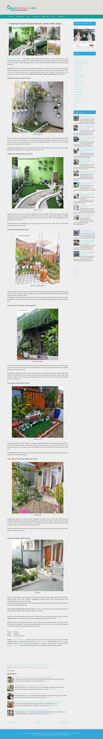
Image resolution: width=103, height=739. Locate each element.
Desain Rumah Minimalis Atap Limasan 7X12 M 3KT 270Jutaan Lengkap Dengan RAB (87, 127)
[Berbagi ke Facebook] (13, 670)
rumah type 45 (77, 97)
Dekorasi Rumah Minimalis (56, 735)
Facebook (18, 667)
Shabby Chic (67, 735)
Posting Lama (64, 722)
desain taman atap (13, 665)
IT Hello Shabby (42, 735)
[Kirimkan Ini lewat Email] (9, 670)
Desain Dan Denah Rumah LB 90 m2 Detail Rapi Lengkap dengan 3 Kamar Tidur (87, 150)
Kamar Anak (77, 73)
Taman (32, 665)
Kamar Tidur (45, 16)
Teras (28, 16)
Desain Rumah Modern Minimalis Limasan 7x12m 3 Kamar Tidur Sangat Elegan (87, 139)
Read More (47, 681)
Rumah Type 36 (77, 84)
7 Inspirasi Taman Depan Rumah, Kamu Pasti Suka (34, 23)
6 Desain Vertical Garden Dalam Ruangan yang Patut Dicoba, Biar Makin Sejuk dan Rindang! (38, 702)
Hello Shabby (76, 733)
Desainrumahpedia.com (13, 59)
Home (75, 267)
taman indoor (77, 102)
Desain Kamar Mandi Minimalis (81, 62)
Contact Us (76, 275)
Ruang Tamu (36, 16)
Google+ (32, 667)
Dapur (53, 16)
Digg (47, 667)
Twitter (26, 667)
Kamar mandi (77, 78)
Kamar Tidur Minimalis (79, 76)
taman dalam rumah (39, 665)
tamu (75, 105)
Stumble (40, 667)
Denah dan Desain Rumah (80, 60)
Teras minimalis (77, 92)
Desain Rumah (19, 16)
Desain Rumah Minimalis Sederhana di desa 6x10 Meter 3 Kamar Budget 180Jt (87, 161)
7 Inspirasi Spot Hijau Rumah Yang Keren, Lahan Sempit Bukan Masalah (33, 677)
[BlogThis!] (10, 670)
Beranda (11, 16)
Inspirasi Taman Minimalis (24, 665)
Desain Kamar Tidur (78, 65)
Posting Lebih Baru (13, 722)
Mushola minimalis (78, 81)
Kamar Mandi (61, 16)
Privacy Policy (77, 270)
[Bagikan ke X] (12, 670)
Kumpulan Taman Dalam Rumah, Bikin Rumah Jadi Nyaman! (30, 694)
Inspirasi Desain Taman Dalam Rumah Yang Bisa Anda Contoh (30, 685)
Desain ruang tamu (78, 70)
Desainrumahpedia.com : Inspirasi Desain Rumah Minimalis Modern (49, 733)
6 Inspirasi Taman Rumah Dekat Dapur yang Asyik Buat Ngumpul (31, 710)
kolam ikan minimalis (79, 94)
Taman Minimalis (49, 665)
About (75, 273)
